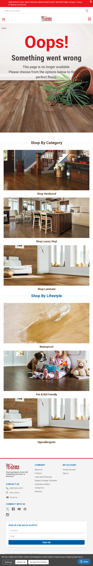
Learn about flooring (43, 477)
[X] (7, 509)
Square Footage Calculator (46, 480)
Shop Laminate (47, 289)
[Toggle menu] (3, 19)
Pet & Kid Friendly (46, 394)
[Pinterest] (25, 509)
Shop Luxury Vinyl (46, 241)
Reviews (38, 491)
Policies (38, 473)
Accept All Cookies (38, 562)
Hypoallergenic (47, 442)
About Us (39, 469)
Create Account (69, 469)
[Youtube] (19, 509)
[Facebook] (13, 509)
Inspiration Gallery (42, 484)
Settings (8, 562)
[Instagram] (7, 514)
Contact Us (39, 488)
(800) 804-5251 (16, 488)
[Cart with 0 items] (89, 19)
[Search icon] (87, 11)
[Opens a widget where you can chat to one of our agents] (84, 562)
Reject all (21, 562)
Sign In (66, 473)
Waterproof (47, 346)
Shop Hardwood (46, 193)
